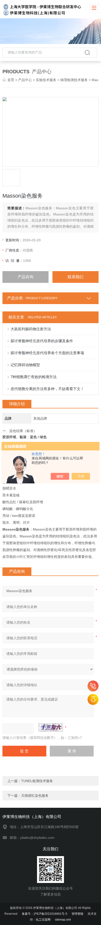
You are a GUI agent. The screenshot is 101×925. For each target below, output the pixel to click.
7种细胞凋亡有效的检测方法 (34, 377)
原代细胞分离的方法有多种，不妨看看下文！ (47, 389)
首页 (10, 80)
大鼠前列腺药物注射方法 (31, 329)
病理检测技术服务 (74, 80)
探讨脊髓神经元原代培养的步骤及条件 (42, 341)
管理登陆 (77, 913)
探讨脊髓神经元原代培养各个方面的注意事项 (47, 353)
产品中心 (25, 80)
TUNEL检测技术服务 (37, 781)
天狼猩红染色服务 (35, 795)
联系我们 (75, 277)
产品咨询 (25, 277)
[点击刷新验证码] (50, 727)
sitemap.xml (63, 919)
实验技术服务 (46, 80)
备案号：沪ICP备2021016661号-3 (44, 913)
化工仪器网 (43, 919)
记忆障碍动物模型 (25, 365)
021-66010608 (93, 685)
